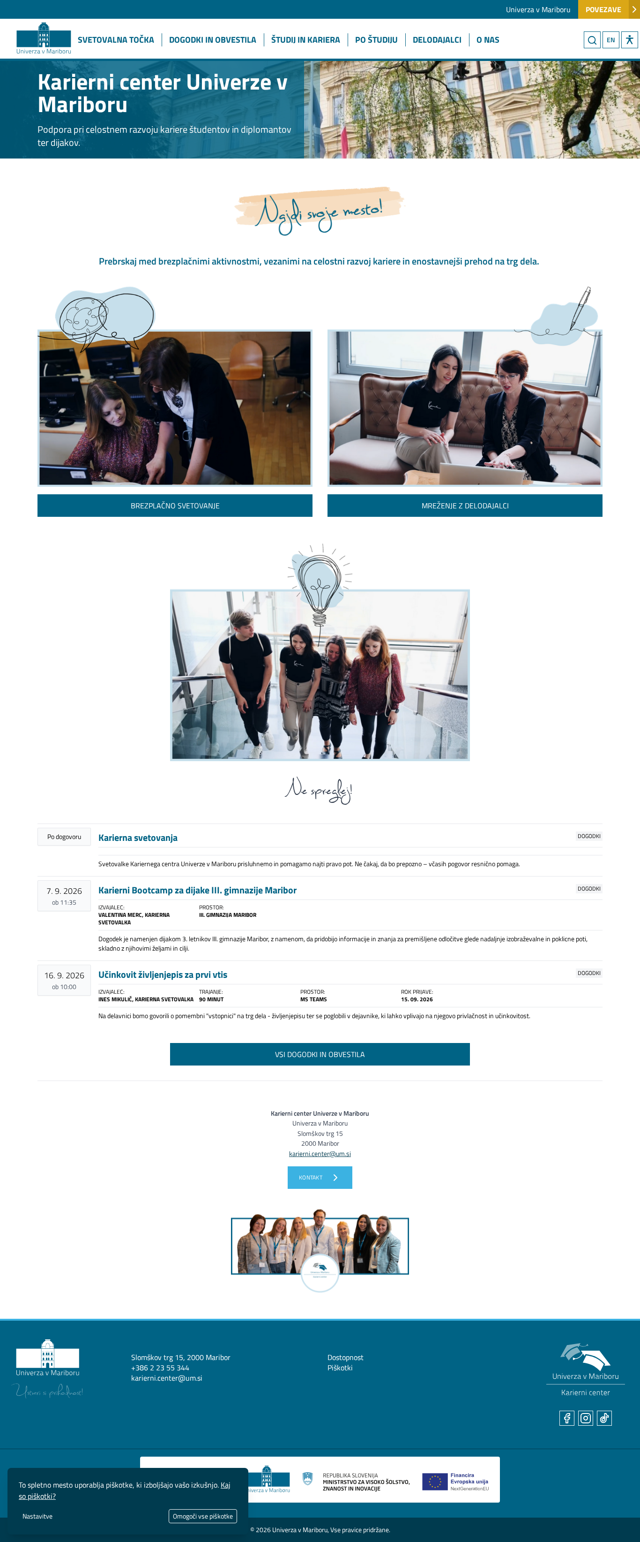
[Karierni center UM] (585, 1369)
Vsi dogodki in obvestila (320, 1054)
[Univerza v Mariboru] (46, 1369)
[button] (629, 39)
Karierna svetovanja (138, 837)
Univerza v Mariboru (538, 9)
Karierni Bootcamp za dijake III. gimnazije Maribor (197, 890)
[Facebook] (566, 1418)
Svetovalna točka (116, 39)
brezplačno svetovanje (175, 505)
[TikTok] (604, 1418)
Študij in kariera (305, 39)
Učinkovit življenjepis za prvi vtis (162, 974)
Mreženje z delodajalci (465, 505)
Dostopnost (345, 1357)
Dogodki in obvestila (212, 39)
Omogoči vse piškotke (203, 1516)
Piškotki (340, 1367)
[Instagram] (585, 1418)
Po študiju (376, 39)
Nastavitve (37, 1516)
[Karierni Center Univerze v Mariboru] (35, 26)
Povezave (603, 9)
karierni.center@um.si (166, 1377)
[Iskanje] (592, 39)
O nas (487, 39)
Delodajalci (437, 39)
